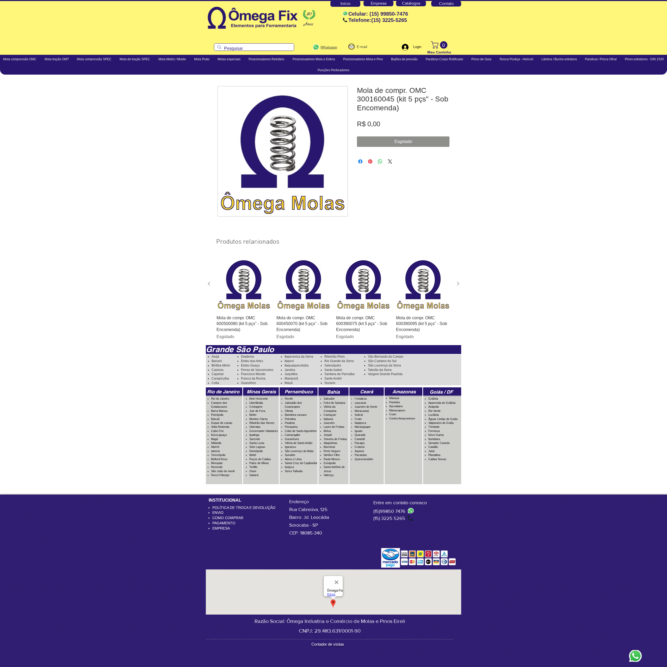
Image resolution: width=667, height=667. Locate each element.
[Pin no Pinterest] (370, 161)
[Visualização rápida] (244, 283)
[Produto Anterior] (209, 283)
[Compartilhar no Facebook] (360, 161)
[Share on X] (390, 161)
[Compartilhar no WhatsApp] (380, 161)
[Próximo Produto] (458, 283)
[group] (333, 298)
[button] (440, 45)
